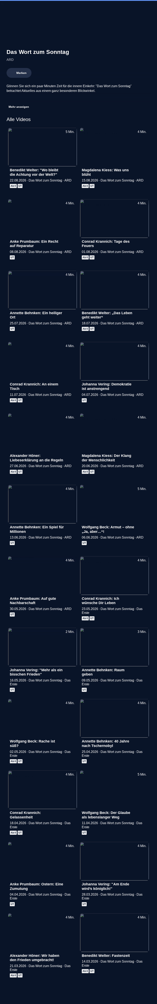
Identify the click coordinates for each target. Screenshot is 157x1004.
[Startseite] (78, 7)
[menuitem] (6, 7)
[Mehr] (72, 171)
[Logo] (37, 98)
